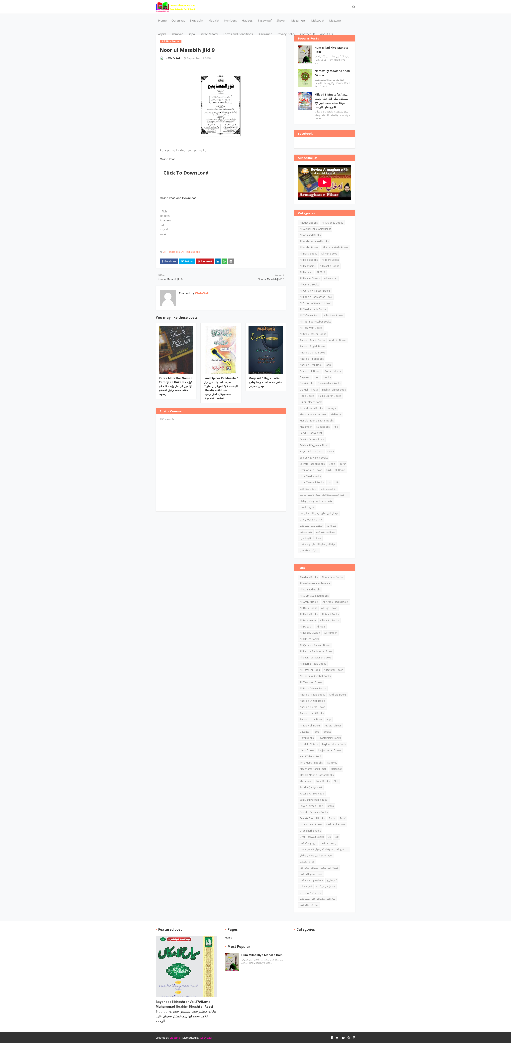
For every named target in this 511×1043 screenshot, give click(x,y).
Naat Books (323, 426)
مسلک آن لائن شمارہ (310, 538)
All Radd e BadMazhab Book (316, 297)
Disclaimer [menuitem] (265, 34)
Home (228, 937)
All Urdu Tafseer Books (313, 334)
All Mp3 (321, 272)
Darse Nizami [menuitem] (209, 34)
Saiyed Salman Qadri (311, 451)
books (327, 377)
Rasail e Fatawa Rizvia (312, 439)
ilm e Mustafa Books (311, 408)
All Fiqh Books (171, 252)
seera (330, 451)
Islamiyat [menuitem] (176, 34)
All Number (330, 278)
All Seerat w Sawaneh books (315, 303)
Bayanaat (305, 377)
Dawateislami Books (329, 383)
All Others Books (309, 284)
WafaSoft (175, 58)
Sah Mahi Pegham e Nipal (314, 445)
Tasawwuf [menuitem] (264, 20)
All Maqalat (306, 272)
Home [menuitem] (162, 20)
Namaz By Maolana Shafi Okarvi (332, 73)
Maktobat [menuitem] (317, 20)
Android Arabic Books (312, 340)
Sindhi (332, 464)
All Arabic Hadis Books (335, 247)
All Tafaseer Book (310, 315)
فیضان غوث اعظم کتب (311, 525)
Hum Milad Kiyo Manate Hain (332, 50)
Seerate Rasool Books (312, 464)
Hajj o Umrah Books (329, 396)
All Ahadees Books (332, 222)
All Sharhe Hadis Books (313, 309)
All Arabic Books (309, 247)
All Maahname (308, 266)
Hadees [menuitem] (247, 20)
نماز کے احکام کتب (309, 550)
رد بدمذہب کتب (328, 488)
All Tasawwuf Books (311, 328)
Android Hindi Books (312, 358)
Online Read (167, 159)
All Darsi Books (308, 253)
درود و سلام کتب (308, 488)
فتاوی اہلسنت (307, 507)
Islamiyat (332, 408)
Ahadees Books (309, 222)
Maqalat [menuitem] (213, 20)
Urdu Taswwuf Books (312, 482)
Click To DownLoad (186, 172)
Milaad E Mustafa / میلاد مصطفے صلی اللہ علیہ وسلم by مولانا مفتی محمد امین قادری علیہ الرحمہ (332, 101)
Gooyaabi (206, 1037)
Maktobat (336, 414)
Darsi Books (307, 383)
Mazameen (306, 426)
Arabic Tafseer (333, 371)
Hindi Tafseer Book (311, 402)
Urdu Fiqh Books (335, 470)
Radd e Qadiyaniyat (311, 433)
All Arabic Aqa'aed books (314, 241)
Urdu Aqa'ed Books (311, 470)
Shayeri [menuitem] (281, 20)
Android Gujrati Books (312, 352)
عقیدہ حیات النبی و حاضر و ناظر (316, 501)
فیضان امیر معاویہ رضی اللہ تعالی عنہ (319, 513)
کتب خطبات (306, 532)
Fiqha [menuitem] (191, 34)
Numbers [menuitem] (230, 20)
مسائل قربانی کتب (325, 532)
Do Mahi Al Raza (309, 389)
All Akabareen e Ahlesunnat (315, 229)
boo (317, 377)
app (328, 365)
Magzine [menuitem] (335, 20)
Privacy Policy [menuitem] (286, 34)
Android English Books (312, 346)
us (329, 482)
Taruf (343, 464)
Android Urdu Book (311, 365)
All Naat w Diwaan (310, 278)
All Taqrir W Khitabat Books (315, 321)
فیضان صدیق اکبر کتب (311, 519)
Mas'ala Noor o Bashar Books (317, 420)
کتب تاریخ (332, 525)
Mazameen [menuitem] (298, 20)
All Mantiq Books (329, 266)
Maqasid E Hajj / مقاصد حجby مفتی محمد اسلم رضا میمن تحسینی (265, 382)
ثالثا (337, 482)
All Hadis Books (190, 252)
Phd (336, 426)
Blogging (175, 1037)
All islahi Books (330, 259)
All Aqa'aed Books (310, 235)
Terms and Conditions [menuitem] (238, 34)
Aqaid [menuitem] (162, 34)
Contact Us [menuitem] (307, 34)
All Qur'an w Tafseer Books (315, 290)
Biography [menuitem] (197, 20)
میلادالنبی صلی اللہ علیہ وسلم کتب (317, 544)
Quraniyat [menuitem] (178, 20)
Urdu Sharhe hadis (310, 476)
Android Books (337, 340)
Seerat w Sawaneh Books (314, 457)
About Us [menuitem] (326, 34)
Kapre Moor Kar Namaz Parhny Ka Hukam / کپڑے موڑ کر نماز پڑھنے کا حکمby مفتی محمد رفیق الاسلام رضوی (175, 386)
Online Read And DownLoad (178, 198)
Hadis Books (307, 396)
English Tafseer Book (334, 389)
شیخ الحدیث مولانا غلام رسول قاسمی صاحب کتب (322, 495)
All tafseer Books (333, 315)
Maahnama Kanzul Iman (313, 414)
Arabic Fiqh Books (310, 371)
